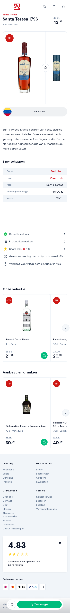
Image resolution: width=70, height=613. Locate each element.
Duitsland (8, 477)
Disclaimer (8, 524)
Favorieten (42, 481)
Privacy (7, 520)
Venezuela (13, 24)
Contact (7, 500)
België (6, 473)
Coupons (41, 477)
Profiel (39, 469)
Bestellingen (42, 473)
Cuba (13, 344)
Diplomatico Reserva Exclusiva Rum (26, 426)
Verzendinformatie (46, 508)
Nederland (8, 469)
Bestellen (41, 500)
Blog (5, 504)
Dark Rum (57, 171)
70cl (5, 24)
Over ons (8, 496)
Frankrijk (7, 481)
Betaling (40, 504)
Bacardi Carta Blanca (17, 339)
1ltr (7, 344)
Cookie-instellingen (13, 528)
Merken (7, 508)
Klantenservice (44, 496)
